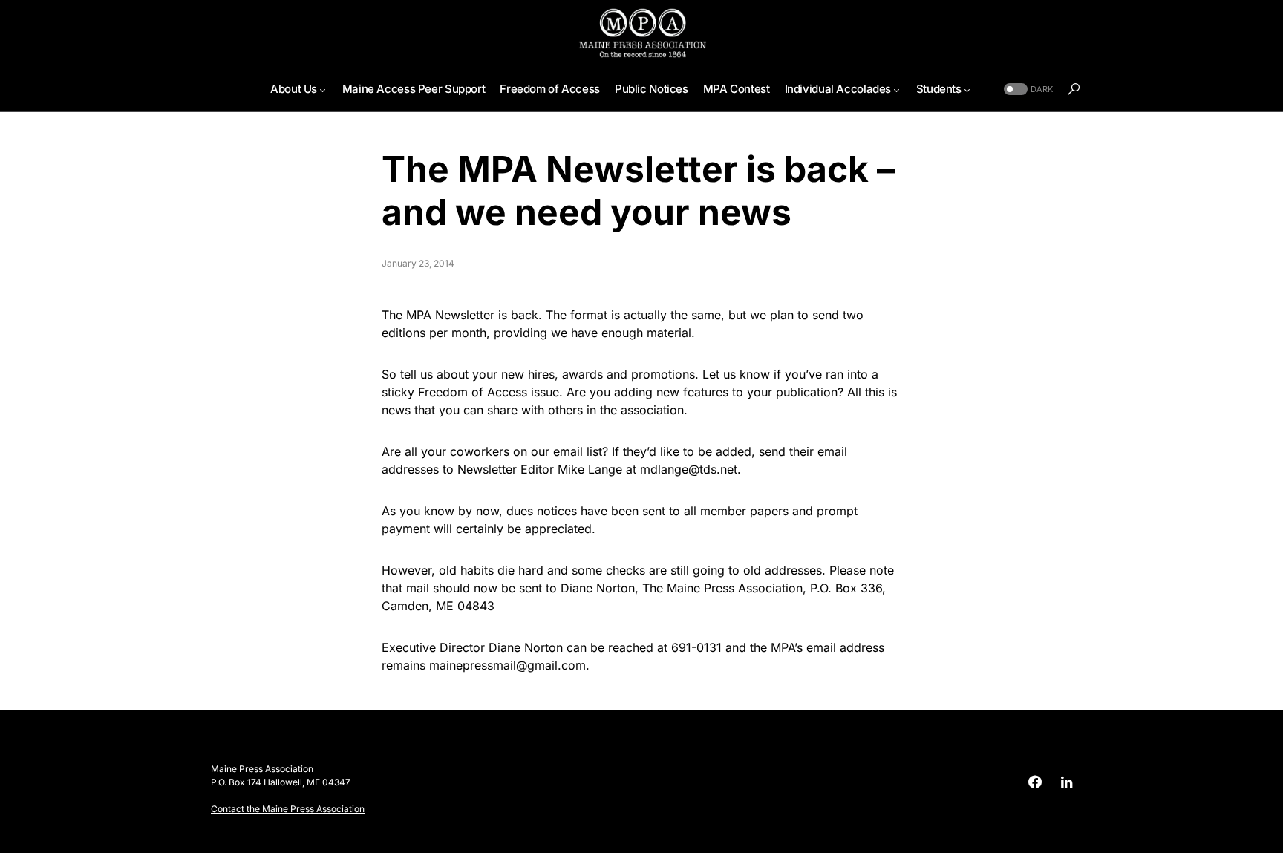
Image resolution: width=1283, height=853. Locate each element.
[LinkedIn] (1066, 781)
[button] (1027, 89)
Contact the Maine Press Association (288, 808)
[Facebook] (1040, 781)
